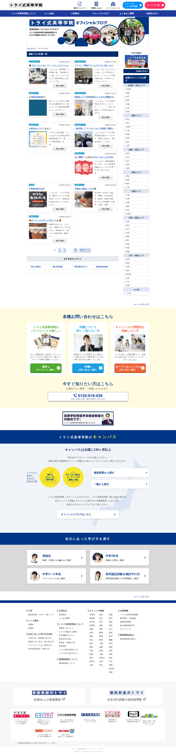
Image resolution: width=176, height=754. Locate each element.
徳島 (110, 633)
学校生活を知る (65, 639)
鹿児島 (111, 669)
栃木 (91, 643)
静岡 (101, 633)
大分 (110, 661)
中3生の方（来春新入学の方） (40, 638)
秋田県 (92, 625)
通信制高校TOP (31, 48)
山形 (91, 633)
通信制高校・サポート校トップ (40, 615)
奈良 (101, 665)
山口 (110, 629)
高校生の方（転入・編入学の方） (41, 642)
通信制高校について (67, 663)
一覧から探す (101, 484)
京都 (101, 651)
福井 (101, 625)
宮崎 (110, 665)
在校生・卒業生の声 (67, 642)
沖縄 (110, 672)
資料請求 (62, 615)
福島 (91, 636)
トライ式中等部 (131, 5)
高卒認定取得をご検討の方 (39, 649)
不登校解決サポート (67, 635)
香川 (110, 636)
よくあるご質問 (126, 13)
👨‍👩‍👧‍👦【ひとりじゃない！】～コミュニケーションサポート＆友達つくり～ (60, 65)
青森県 (92, 618)
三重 (101, 643)
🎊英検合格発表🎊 (37, 97)
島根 (110, 615)
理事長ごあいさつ (66, 628)
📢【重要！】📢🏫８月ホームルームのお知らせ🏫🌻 (98, 157)
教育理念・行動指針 (128, 618)
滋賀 (101, 647)
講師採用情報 (125, 622)
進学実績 (62, 646)
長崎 (110, 654)
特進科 (31, 628)
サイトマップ (125, 629)
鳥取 (110, 622)
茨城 (91, 654)
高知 (110, 643)
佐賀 (110, 651)
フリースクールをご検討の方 (40, 645)
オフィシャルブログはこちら (76, 514)
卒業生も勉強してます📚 (85, 189)
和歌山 (102, 658)
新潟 (101, 615)
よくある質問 (64, 618)
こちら (134, 359)
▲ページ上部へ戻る (141, 304)
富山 (101, 618)
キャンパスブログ (101, 13)
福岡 (110, 647)
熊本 (110, 658)
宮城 (91, 629)
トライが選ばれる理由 (68, 632)
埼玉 (91, 640)
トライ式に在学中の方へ (69, 653)
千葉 (91, 651)
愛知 (101, 636)
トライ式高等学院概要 (129, 615)
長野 (101, 629)
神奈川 (92, 661)
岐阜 (101, 640)
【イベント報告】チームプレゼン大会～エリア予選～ (98, 65)
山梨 (91, 665)
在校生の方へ (152, 13)
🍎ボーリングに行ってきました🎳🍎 (45, 220)
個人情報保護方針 (127, 625)
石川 (101, 622)
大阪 (101, 654)
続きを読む (60, 86)
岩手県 (92, 622)
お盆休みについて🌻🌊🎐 (40, 128)
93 (75, 250)
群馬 (91, 647)
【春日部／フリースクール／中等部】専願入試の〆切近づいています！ (105, 128)
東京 (91, 658)
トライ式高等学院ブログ (69, 650)
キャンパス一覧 (153, 5)
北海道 (92, 615)
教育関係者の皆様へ (128, 639)
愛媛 (110, 640)
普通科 (31, 624)
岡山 (110, 618)
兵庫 (101, 661)
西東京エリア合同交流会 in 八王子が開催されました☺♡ (99, 97)
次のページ (85, 250)
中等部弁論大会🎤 (37, 189)
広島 (110, 625)
